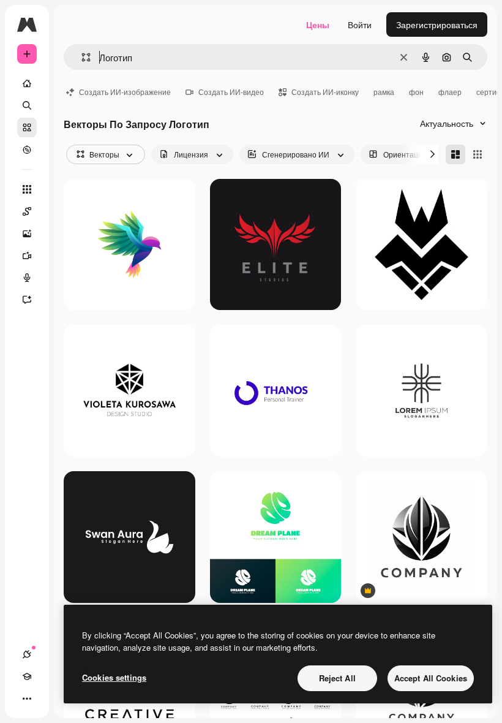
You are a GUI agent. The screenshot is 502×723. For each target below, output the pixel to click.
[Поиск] (27, 105)
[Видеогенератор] (27, 255)
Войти (360, 24)
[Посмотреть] (27, 149)
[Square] (477, 154)
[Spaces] (27, 211)
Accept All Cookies (430, 678)
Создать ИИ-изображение (125, 91)
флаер (450, 91)
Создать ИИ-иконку (325, 91)
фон (416, 91)
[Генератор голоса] (27, 277)
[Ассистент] (27, 299)
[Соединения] (27, 654)
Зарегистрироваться (437, 24)
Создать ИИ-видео (231, 91)
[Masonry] (455, 154)
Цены (317, 24)
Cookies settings (114, 677)
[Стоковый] (27, 127)
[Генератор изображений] (27, 233)
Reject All (337, 678)
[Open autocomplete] (81, 57)
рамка (383, 91)
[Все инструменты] (27, 189)
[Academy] (27, 676)
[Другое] (27, 698)
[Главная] (27, 83)
